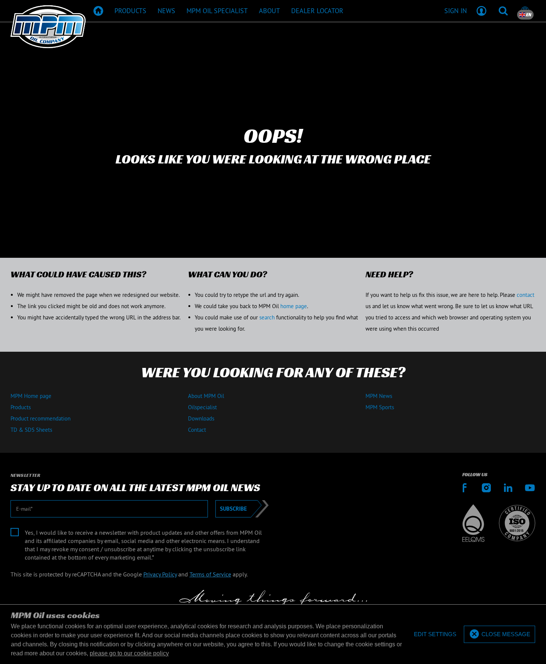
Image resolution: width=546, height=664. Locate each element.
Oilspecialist (202, 407)
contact (525, 294)
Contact (197, 429)
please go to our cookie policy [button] (129, 653)
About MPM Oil (206, 395)
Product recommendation (41, 418)
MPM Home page (31, 395)
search (267, 317)
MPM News (379, 395)
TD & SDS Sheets (31, 429)
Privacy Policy (160, 574)
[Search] (503, 10)
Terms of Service (210, 574)
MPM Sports (380, 407)
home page (293, 306)
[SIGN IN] (481, 10)
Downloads (201, 418)
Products (21, 407)
